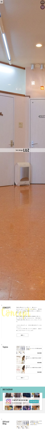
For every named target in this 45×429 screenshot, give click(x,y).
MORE (22, 335)
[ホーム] (22, 151)
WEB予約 (42, 2)
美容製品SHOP (42, 7)
